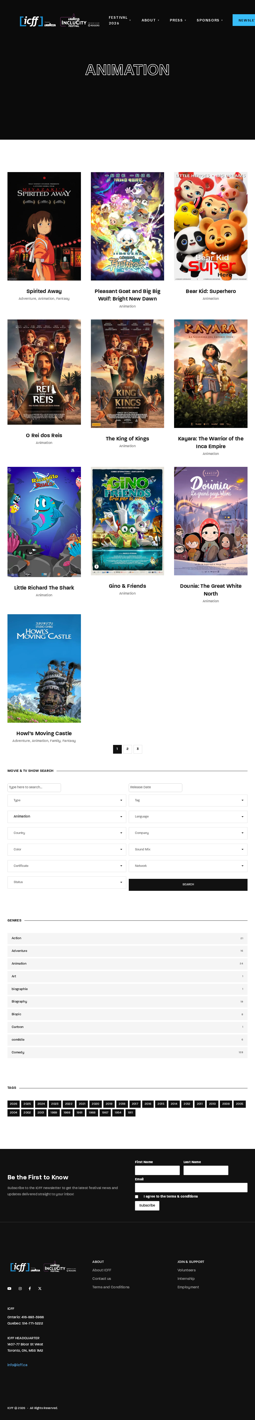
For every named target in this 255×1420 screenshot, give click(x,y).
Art (127, 976)
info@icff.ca (17, 1365)
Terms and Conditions (110, 1287)
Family (55, 741)
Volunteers (187, 1270)
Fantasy (62, 299)
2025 (27, 1104)
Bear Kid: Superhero (211, 292)
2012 (187, 1104)
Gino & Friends (127, 586)
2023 (55, 1104)
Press (178, 20)
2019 (109, 1104)
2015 (161, 1104)
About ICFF (102, 1270)
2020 (95, 1104)
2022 (68, 1104)
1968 (92, 1112)
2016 (148, 1104)
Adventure (27, 299)
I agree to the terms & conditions (171, 1197)
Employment (188, 1287)
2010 (212, 1104)
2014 (174, 1104)
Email (139, 1179)
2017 (135, 1104)
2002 (27, 1112)
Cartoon (127, 1027)
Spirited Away (44, 292)
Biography (127, 1001)
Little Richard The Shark (44, 588)
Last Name (192, 1162)
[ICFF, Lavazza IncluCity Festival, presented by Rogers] (59, 20)
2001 (41, 1112)
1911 (130, 1112)
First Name (144, 1162)
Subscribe (147, 1206)
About (150, 20)
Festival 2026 (120, 20)
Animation (46, 299)
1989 (54, 1112)
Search (188, 884)
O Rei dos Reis (44, 436)
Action (127, 938)
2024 (41, 1104)
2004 (13, 1112)
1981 (79, 1112)
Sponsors (210, 20)
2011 (200, 1104)
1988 (67, 1112)
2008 (226, 1104)
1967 (105, 1112)
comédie (127, 1039)
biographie (127, 989)
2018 (122, 1104)
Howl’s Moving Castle (44, 734)
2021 (82, 1104)
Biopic (127, 1014)
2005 (239, 1104)
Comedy (127, 1052)
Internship (186, 1279)
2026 (13, 1104)
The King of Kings (127, 439)
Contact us (101, 1279)
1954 (118, 1112)
